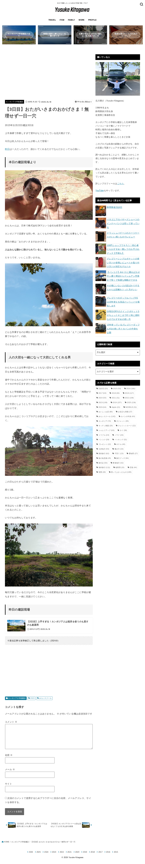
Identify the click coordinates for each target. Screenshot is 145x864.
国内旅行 (104, 454)
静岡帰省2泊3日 (114, 207)
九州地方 (104, 449)
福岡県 (119, 467)
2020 (102, 398)
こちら (120, 183)
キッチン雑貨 (106, 426)
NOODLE (131, 407)
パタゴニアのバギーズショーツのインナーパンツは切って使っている (123, 223)
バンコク (104, 440)
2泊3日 (103, 389)
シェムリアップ (107, 430)
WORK (82, 20)
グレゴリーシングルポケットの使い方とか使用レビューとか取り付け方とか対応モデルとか (123, 263)
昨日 (7, 149)
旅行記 (103, 463)
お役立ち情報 (125, 412)
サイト (8, 783)
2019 (129, 393)
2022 (129, 398)
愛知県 (133, 454)
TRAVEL (52, 20)
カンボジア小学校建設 (14, 102)
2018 (116, 393)
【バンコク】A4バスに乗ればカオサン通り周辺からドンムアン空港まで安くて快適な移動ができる (123, 276)
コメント (11, 721)
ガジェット (122, 421)
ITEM (62, 20)
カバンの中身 (128, 416)
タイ (123, 430)
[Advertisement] (49, 74)
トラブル (104, 435)
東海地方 (118, 463)
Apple (116, 407)
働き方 (119, 449)
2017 (102, 393)
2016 (130, 389)
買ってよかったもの (121, 472)
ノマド (119, 435)
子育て (119, 454)
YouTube (99, 190)
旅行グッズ (122, 458)
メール (10, 769)
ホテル (120, 444)
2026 (102, 407)
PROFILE (92, 20)
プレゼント (105, 444)
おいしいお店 (106, 412)
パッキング (121, 440)
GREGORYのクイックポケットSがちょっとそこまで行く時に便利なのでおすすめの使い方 (123, 315)
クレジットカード (127, 426)
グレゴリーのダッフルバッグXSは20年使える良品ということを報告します (123, 302)
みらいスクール (45, 698)
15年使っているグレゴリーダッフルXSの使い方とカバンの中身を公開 (123, 329)
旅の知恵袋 (105, 458)
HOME (6, 842)
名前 (9, 755)
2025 (131, 403)
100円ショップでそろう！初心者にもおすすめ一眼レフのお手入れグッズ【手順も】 (123, 249)
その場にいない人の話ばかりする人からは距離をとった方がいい (123, 287)
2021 (116, 398)
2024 (117, 403)
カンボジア (105, 421)
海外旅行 (104, 467)
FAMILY (71, 20)
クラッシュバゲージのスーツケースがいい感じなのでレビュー (123, 235)
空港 (133, 467)
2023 (103, 403)
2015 (32, 698)
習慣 (102, 472)
